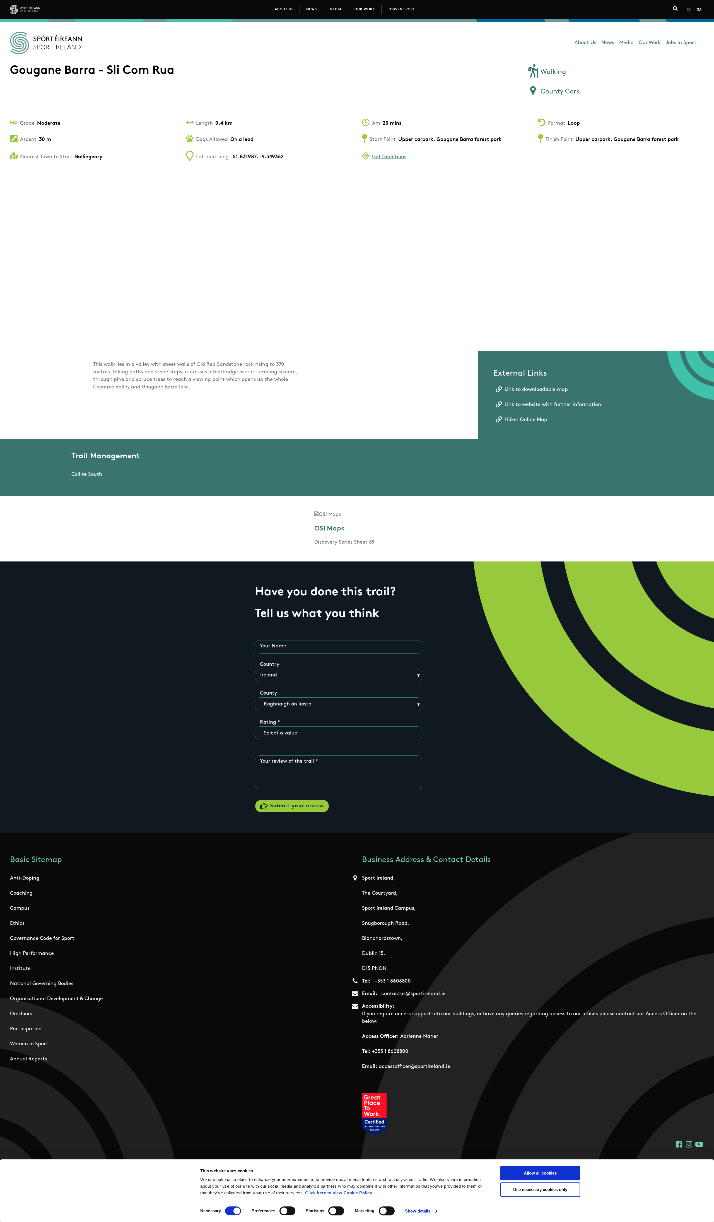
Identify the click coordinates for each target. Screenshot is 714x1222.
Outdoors (21, 1014)
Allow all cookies (540, 1173)
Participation (26, 1029)
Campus (20, 908)
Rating (268, 722)
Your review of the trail (287, 761)
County (268, 693)
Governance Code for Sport (42, 938)
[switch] (287, 1210)
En (689, 9)
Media (336, 9)
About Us (284, 9)
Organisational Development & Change (56, 999)
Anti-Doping (24, 878)
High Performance (32, 953)
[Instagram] (689, 1144)
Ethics (17, 923)
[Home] (50, 9)
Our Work (364, 9)
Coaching (21, 893)
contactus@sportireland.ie (413, 994)
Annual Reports (28, 1059)
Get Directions (389, 157)
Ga (699, 9)
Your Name (273, 646)
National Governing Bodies (41, 983)
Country (269, 664)
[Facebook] (679, 1144)
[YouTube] (699, 1144)
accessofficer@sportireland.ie (414, 1066)
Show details (417, 1211)
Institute (20, 968)
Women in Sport (29, 1044)
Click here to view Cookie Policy (338, 1192)
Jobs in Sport (401, 9)
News (311, 9)
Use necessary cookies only (540, 1189)
